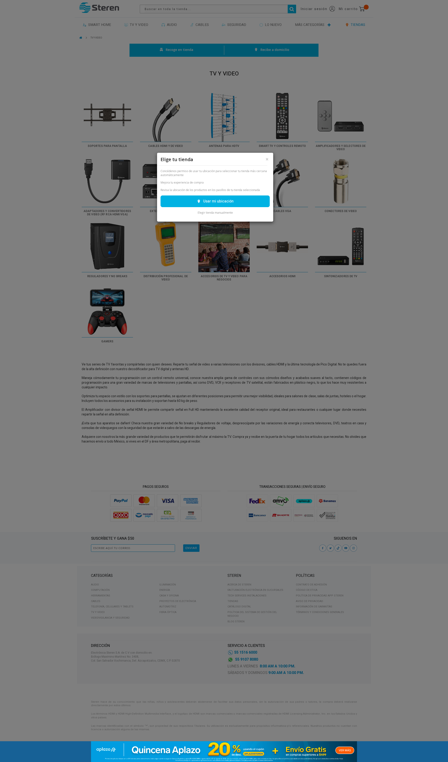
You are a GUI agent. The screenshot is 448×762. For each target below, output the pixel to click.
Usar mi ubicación (218, 201)
